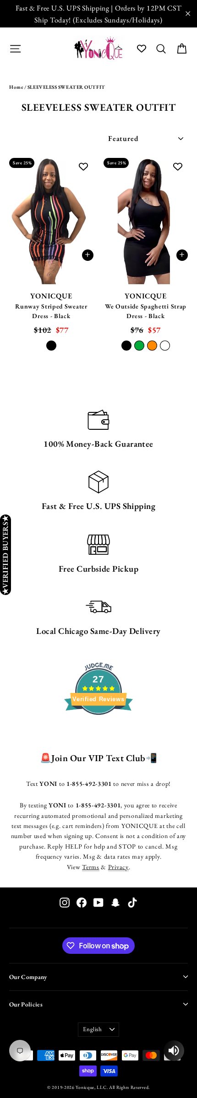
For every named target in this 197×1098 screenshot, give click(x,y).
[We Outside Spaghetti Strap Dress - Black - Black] (126, 345)
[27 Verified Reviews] (98, 731)
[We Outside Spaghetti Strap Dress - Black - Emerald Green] (139, 345)
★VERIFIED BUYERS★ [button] (5, 555)
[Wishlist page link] (141, 48)
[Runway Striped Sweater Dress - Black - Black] (51, 345)
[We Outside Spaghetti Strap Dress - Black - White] (165, 345)
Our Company (28, 977)
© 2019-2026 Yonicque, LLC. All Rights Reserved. (98, 1087)
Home (16, 87)
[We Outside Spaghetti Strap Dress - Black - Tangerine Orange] (152, 345)
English (92, 1029)
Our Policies (26, 1004)
